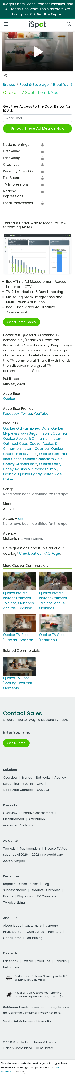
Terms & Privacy (45, 1042)
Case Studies (28, 884)
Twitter (26, 413)
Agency (60, 777)
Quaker (9, 398)
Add (20, 519)
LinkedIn (60, 961)
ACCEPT (20, 1071)
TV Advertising (14, 902)
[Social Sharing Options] (5, 75)
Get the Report (49, 14)
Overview (10, 777)
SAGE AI (43, 790)
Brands (26, 777)
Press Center (13, 932)
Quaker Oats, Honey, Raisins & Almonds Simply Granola (32, 469)
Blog (45, 884)
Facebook (11, 413)
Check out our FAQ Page (39, 553)
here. (57, 1013)
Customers (33, 925)
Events (8, 896)
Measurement (13, 819)
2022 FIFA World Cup (47, 854)
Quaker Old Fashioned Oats (26, 428)
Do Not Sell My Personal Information (27, 1021)
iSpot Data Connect (18, 790)
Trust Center (44, 1048)
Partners (54, 932)
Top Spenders (30, 848)
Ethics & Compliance (17, 1048)
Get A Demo (16, 743)
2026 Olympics (14, 861)
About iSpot (12, 925)
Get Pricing (34, 938)
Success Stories (15, 890)
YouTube (41, 413)
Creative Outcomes (45, 890)
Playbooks (25, 896)
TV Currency (46, 896)
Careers (52, 925)
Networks (43, 777)
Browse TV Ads (56, 848)
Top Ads (9, 848)
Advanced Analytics (18, 825)
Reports (9, 884)
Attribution (36, 819)
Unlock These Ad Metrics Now (37, 128)
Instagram (11, 967)
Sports (28, 783)
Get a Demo (12, 938)
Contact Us (35, 932)
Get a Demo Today (21, 322)
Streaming (11, 783)
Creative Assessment (37, 813)
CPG (40, 783)
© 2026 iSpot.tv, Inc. (16, 1042)
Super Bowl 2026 (15, 854)
